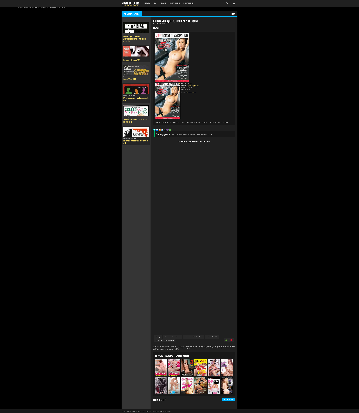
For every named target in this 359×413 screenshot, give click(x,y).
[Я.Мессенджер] (154, 130)
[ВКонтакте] (157, 130)
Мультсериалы (188, 3)
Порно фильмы (191, 92)
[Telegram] (162, 130)
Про (155, 3)
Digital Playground (193, 86)
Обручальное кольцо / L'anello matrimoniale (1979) (135, 99)
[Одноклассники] (160, 130)
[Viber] (167, 130)
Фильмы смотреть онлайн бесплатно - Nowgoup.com (131, 3)
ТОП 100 (232, 13)
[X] (165, 130)
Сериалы (163, 3)
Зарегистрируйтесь (163, 134)
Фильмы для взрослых (129, 34)
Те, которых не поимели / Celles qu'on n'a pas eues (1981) (135, 120)
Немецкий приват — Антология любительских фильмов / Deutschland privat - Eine (134, 39)
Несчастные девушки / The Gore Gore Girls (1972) (135, 142)
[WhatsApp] (170, 130)
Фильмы (147, 3)
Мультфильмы (174, 3)
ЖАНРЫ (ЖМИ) (133, 13)
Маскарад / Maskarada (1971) (131, 60)
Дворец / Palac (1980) (129, 79)
